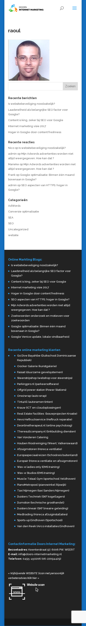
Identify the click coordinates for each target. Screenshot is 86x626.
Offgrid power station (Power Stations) (41, 389)
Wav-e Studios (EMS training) (36, 472)
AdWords (14, 205)
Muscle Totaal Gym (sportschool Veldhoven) (46, 478)
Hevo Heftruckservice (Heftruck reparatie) (44, 419)
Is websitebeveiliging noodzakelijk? (31, 103)
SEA (10, 217)
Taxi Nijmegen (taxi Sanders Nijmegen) (43, 490)
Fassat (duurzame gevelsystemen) (40, 372)
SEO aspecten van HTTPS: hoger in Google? (40, 299)
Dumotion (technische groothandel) (40, 502)
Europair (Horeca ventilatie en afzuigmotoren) (47, 460)
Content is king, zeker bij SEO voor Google (35, 120)
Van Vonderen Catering (32, 437)
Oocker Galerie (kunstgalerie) (37, 366)
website (13, 235)
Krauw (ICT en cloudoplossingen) (39, 407)
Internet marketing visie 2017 (27, 126)
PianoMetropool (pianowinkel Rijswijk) (41, 484)
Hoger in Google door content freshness (34, 132)
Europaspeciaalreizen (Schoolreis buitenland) (47, 455)
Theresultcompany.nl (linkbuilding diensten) (46, 431)
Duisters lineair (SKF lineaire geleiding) (42, 508)
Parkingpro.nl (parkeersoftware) (38, 384)
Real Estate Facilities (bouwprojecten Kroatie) (47, 413)
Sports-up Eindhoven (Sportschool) (40, 520)
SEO (11, 223)
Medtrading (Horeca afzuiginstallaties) (42, 514)
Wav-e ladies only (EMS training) (38, 466)
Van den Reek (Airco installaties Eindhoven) (46, 526)
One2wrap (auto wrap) (32, 395)
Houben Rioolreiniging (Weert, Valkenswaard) (47, 443)
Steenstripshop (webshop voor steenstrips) (44, 378)
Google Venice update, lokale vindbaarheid (40, 336)
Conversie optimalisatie (23, 211)
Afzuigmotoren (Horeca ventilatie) (39, 449)
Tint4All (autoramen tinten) (35, 401)
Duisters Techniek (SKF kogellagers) (41, 496)
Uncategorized (18, 229)
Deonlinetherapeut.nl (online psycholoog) (44, 425)
